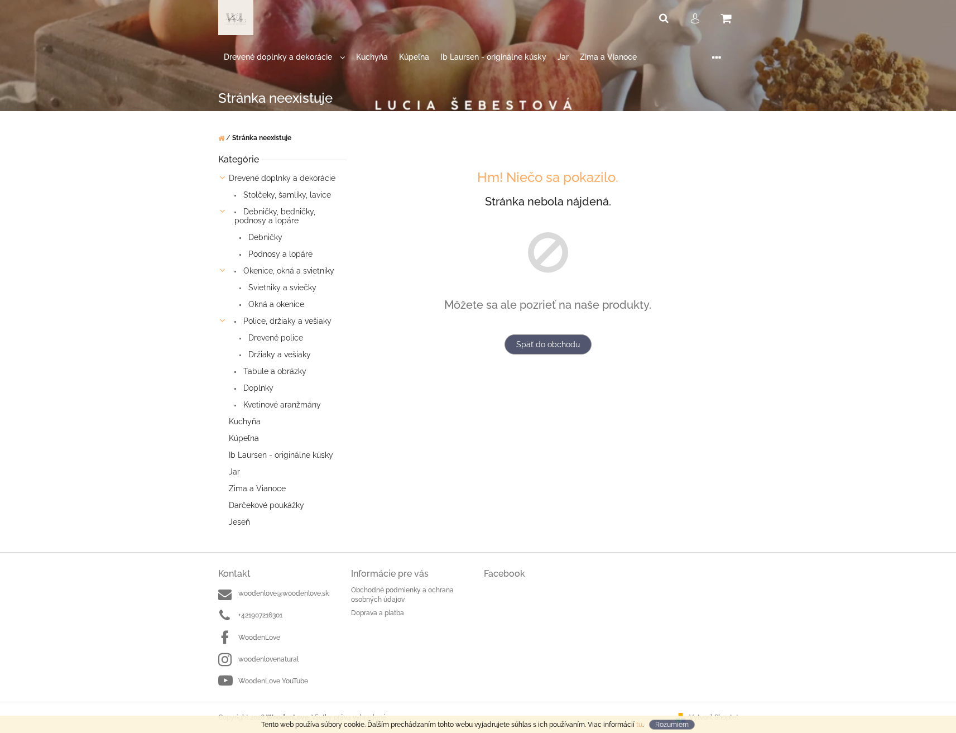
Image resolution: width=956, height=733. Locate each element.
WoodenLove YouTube (273, 681)
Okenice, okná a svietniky (287, 270)
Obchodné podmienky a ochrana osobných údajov (402, 594)
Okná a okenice (275, 304)
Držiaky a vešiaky (278, 354)
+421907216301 (260, 615)
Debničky (264, 237)
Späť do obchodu (548, 344)
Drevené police (274, 337)
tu (639, 725)
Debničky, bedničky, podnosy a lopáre (274, 216)
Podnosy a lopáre (279, 254)
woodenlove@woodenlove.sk (283, 593)
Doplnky (257, 388)
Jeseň (239, 522)
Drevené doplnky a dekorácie (282, 178)
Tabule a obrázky (273, 371)
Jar (234, 471)
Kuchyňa (245, 421)
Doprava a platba (377, 613)
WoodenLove (259, 637)
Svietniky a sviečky (281, 287)
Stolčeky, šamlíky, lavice (286, 194)
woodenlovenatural (268, 659)
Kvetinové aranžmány (281, 404)
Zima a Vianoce (257, 488)
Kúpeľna (244, 438)
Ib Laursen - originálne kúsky (281, 455)
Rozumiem (672, 725)
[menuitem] (284, 57)
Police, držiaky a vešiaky (286, 321)
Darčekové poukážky (266, 505)
